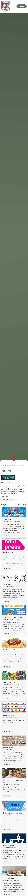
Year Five (3, 467)
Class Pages (20, 465)
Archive (23, 505)
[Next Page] (18, 504)
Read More (7, 536)
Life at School (11, 465)
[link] (15, 504)
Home (2, 465)
